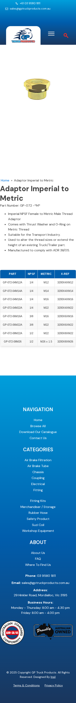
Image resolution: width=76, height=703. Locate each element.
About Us (38, 553)
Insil (53, 677)
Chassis (38, 472)
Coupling (38, 478)
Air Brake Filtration (38, 460)
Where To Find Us (38, 565)
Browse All (38, 426)
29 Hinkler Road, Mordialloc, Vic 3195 (40, 592)
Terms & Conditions (26, 685)
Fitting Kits (38, 501)
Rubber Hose (38, 513)
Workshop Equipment (38, 531)
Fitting (38, 490)
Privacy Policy (54, 685)
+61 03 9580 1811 (30, 3)
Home (5, 180)
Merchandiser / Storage (38, 507)
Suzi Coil (38, 525)
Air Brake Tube (38, 466)
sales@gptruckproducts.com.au (30, 8)
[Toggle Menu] (51, 33)
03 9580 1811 (40, 576)
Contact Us (38, 438)
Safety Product (38, 519)
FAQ (38, 559)
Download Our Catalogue (38, 432)
